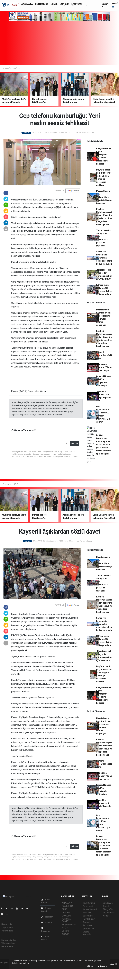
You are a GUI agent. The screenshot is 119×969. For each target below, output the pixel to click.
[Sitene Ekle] (8, 914)
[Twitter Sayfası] (8, 908)
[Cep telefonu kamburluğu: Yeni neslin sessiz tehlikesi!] (42, 162)
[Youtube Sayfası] (18, 908)
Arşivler (48, 922)
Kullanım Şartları (8, 940)
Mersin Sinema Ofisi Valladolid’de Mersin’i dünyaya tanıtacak (104, 197)
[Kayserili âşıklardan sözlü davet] (42, 573)
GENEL (54, 4)
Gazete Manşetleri (87, 933)
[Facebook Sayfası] (2, 908)
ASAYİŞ (65, 934)
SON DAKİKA (41, 4)
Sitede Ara (107, 903)
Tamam (103, 966)
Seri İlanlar (87, 925)
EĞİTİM (65, 931)
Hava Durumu (89, 903)
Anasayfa (7, 68)
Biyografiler (108, 909)
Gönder (74, 443)
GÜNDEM (64, 4)
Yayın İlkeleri (6, 927)
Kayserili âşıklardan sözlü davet (104, 355)
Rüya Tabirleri (109, 912)
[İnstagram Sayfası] (13, 908)
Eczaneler (87, 912)
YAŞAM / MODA (69, 924)
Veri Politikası (7, 931)
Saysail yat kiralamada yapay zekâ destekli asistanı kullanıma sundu (104, 258)
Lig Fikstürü (88, 916)
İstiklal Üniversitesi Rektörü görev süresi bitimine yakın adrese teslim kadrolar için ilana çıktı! (103, 444)
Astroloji (106, 916)
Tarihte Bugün (89, 919)
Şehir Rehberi (88, 928)
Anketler (107, 906)
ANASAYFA (27, 4)
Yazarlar (48, 917)
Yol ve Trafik (88, 906)
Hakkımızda (6, 924)
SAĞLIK (16, 68)
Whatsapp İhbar (8, 943)
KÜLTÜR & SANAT (66, 920)
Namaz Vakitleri (90, 909)
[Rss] (28, 908)
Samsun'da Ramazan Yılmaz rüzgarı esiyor (104, 367)
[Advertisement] (59, 43)
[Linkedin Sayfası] (23, 908)
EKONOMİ (76, 4)
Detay (91, 966)
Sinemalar (87, 922)
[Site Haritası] (3, 914)
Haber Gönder (7, 946)
